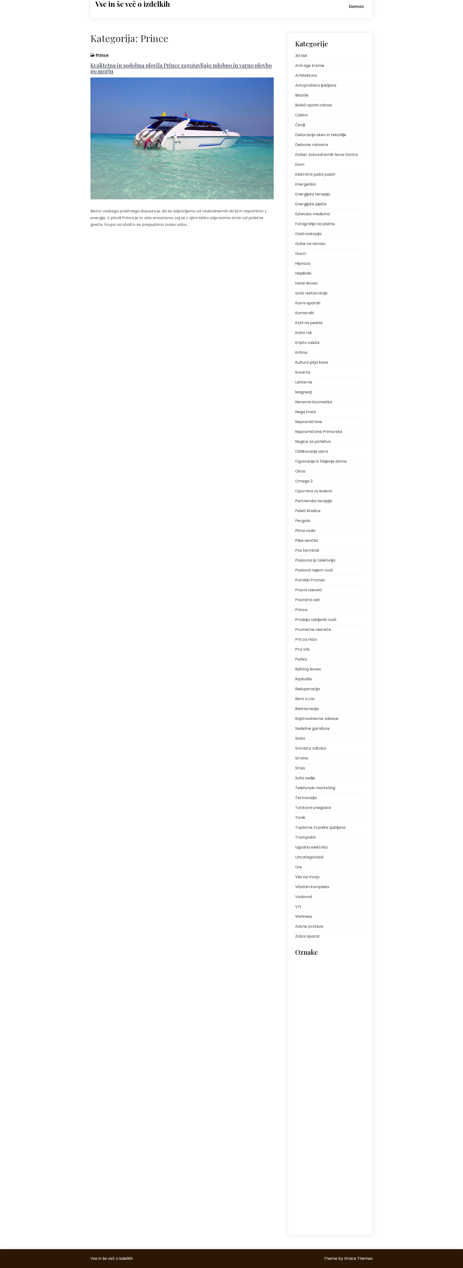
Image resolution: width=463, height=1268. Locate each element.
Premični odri (307, 600)
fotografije (305, 997)
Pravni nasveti (308, 590)
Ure (298, 867)
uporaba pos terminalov (316, 1203)
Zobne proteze (309, 926)
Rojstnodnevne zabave (316, 718)
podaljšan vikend (311, 1073)
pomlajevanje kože (346, 1073)
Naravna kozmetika (313, 402)
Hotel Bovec (306, 283)
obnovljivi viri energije (342, 1040)
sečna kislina (344, 1160)
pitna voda (333, 1051)
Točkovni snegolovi (313, 807)
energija (304, 986)
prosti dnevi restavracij (315, 1116)
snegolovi (305, 1171)
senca (303, 1160)
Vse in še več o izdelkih (132, 4)
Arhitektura (306, 75)
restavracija (307, 1149)
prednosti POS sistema (314, 1095)
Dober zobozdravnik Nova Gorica (326, 154)
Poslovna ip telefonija (315, 560)
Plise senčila (306, 540)
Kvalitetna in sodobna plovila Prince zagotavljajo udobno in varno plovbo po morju (181, 68)
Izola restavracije (311, 293)
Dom (299, 164)
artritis (302, 964)
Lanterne (303, 382)
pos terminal (321, 1084)
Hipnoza (302, 263)
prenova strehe (309, 1105)
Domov (356, 6)
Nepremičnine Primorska (318, 431)
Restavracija (307, 708)
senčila (321, 1160)
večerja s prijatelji (310, 1214)
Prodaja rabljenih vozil (315, 619)
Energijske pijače (311, 204)
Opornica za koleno (313, 491)
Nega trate (305, 412)
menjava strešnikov (312, 1008)
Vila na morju (307, 877)
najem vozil (306, 1019)
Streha (301, 758)
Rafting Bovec (308, 669)
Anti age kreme (309, 65)
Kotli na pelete (309, 323)
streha (303, 1181)
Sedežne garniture (312, 728)
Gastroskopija (308, 234)
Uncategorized (309, 857)
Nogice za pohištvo (313, 441)
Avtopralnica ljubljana (315, 85)
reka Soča (340, 1138)
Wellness (303, 916)
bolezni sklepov (309, 975)
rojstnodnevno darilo (340, 1149)
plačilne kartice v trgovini (316, 1062)
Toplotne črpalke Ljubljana (320, 827)
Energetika (305, 184)
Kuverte (302, 372)
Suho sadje (305, 778)
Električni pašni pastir (315, 174)
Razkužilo (303, 679)
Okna (300, 471)
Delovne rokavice (311, 144)
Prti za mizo (306, 639)
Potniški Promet (310, 580)
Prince (102, 55)
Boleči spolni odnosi (313, 105)
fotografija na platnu (334, 986)
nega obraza (308, 1029)
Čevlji (300, 125)
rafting (303, 1127)
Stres (300, 768)
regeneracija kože (311, 1138)
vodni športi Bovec (345, 1214)
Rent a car (305, 699)
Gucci (300, 253)
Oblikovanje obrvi (311, 451)
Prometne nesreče (313, 629)
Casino (301, 115)
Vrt (298, 906)
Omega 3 (304, 481)
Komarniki (304, 313)
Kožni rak (303, 332)
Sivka (300, 738)
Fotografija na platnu (315, 224)
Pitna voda (305, 530)
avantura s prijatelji (330, 964)
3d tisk (301, 55)
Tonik (300, 817)
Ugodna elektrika (311, 847)
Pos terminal (307, 550)
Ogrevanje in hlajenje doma (321, 461)
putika (344, 1116)
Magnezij (303, 392)
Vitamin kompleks (312, 887)
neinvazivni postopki (341, 1029)
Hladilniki (303, 273)
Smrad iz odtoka (310, 748)
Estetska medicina (312, 214)
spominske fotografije (337, 1171)
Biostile (301, 95)
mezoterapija (345, 1008)
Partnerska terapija (313, 501)
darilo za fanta (340, 975)
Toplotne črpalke (328, 1181)
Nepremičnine (308, 422)
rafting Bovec (326, 1127)
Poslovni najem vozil (314, 570)
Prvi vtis (302, 649)
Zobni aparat (307, 936)
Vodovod (303, 896)
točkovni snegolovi (312, 1192)
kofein (340, 997)
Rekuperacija (307, 689)
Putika (301, 659)
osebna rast (307, 1051)
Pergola (302, 520)
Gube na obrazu (310, 243)
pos (301, 1084)
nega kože (331, 1019)
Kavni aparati (307, 303)
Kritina (301, 352)
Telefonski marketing (315, 788)
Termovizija (306, 798)
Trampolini (305, 837)
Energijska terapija (312, 194)
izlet (324, 997)
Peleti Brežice (307, 511)
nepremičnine (308, 1040)
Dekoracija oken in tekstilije (320, 135)
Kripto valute (307, 342)
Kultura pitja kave (311, 362)
